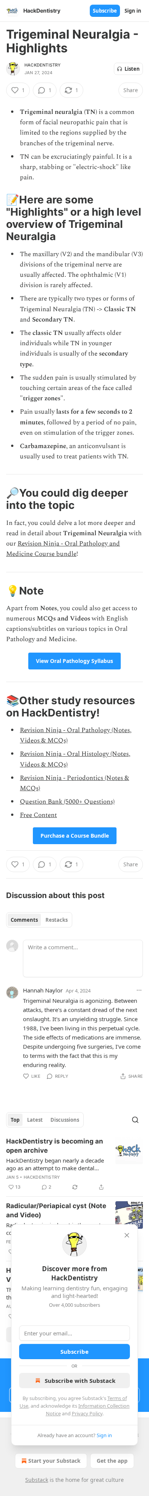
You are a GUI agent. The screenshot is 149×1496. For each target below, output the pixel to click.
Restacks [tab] (56, 919)
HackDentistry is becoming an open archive (54, 1145)
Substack (36, 1479)
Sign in (133, 10)
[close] (127, 1235)
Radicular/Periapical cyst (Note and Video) (56, 1210)
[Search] (135, 1119)
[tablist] (39, 919)
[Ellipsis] (139, 990)
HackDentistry (42, 65)
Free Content (38, 815)
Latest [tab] (35, 1119)
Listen (132, 68)
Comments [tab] (24, 919)
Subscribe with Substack (80, 1380)
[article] (74, 1164)
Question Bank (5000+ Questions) (67, 802)
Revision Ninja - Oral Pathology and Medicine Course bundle (63, 549)
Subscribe (105, 10)
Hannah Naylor (43, 990)
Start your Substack (54, 1460)
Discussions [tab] (64, 1119)
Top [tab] (15, 1119)
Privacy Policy (87, 1413)
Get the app (112, 1460)
